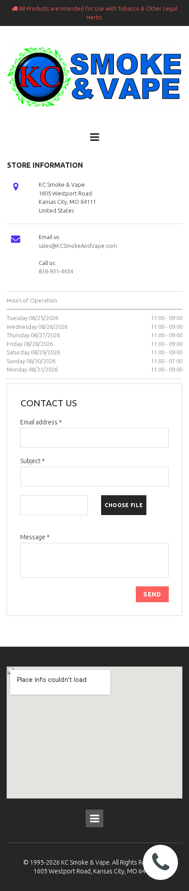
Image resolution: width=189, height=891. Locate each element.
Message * (35, 537)
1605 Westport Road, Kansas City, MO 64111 (94, 871)
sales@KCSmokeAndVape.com (78, 246)
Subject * (32, 460)
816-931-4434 (56, 271)
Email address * (41, 422)
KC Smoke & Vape (85, 862)
